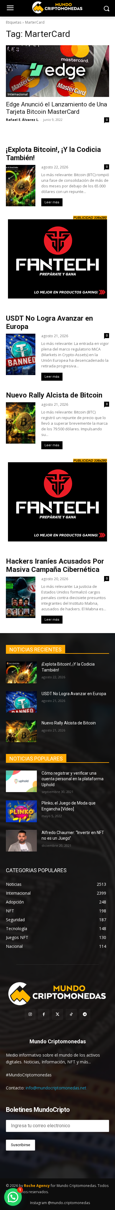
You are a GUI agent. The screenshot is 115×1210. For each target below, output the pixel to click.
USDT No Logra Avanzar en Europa (74, 693)
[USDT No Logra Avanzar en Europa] (21, 702)
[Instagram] (30, 1014)
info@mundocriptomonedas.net (56, 1088)
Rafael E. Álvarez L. (22, 119)
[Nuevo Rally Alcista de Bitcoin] (21, 731)
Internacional (18, 94)
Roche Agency (37, 1185)
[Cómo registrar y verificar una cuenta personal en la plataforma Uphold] (21, 781)
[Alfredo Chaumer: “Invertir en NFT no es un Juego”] (21, 841)
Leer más (52, 202)
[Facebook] (43, 1014)
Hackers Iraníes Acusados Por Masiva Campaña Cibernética (55, 565)
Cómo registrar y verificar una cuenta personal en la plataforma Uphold (73, 779)
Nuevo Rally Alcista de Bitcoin (55, 395)
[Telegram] (85, 1014)
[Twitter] (57, 1014)
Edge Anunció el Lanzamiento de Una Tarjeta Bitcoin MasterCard (56, 108)
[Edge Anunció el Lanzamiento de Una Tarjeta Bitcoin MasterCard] (57, 71)
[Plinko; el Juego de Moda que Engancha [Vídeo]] (21, 811)
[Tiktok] (71, 1014)
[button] (13, 1197)
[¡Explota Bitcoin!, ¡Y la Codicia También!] (21, 672)
